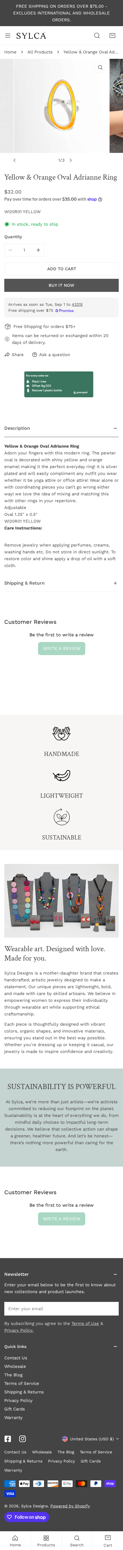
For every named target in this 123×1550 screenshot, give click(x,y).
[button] (112, 35)
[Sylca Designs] (31, 35)
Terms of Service (21, 1383)
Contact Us (15, 1357)
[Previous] (15, 160)
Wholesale (15, 1366)
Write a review (61, 648)
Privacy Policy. (18, 1330)
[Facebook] (7, 1438)
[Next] (70, 160)
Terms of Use (85, 1323)
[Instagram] (22, 1438)
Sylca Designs (34, 1506)
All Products (40, 52)
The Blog (13, 1374)
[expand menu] (7, 35)
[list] (61, 112)
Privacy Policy (18, 1400)
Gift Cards (14, 1409)
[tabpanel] (61, 497)
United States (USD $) (92, 1439)
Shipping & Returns (24, 1392)
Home (10, 52)
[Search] (97, 35)
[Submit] (111, 1308)
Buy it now (61, 285)
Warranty (13, 1417)
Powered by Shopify (70, 1506)
